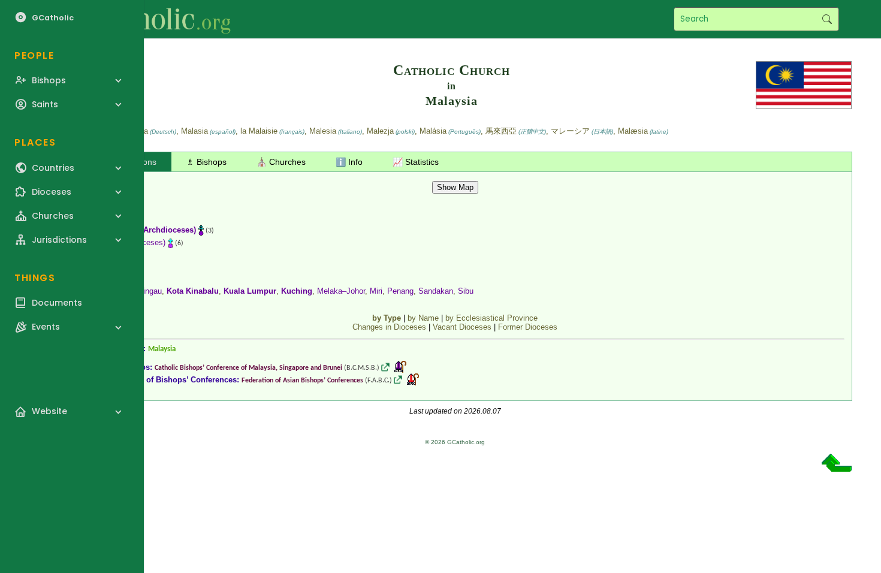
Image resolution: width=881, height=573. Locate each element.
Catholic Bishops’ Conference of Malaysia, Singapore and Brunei (248, 368)
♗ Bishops (206, 162)
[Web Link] (385, 367)
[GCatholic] (148, 19)
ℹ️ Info (349, 162)
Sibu (465, 290)
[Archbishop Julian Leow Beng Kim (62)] (400, 367)
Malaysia (162, 349)
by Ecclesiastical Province (491, 317)
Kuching (296, 290)
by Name (423, 317)
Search (826, 19)
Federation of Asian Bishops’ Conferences (302, 380)
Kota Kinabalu (193, 290)
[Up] (837, 467)
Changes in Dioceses (389, 326)
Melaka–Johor (341, 290)
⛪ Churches (281, 162)
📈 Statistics (416, 162)
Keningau (145, 290)
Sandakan (435, 290)
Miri (376, 290)
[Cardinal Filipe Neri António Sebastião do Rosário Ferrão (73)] (413, 379)
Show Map (455, 187)
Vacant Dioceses (462, 326)
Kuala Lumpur (250, 290)
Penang (400, 290)
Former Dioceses (527, 326)
